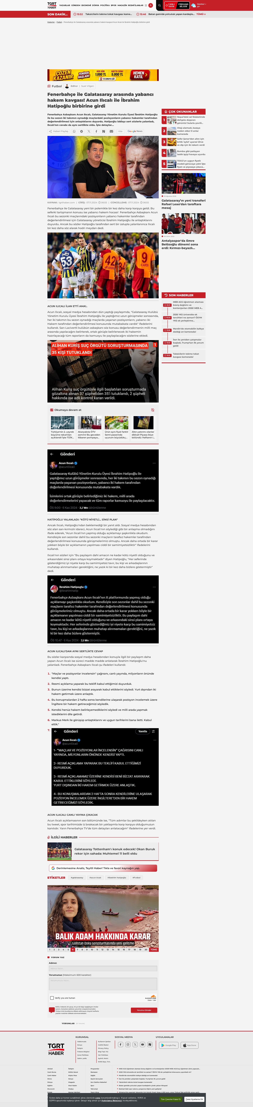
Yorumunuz (70, 975)
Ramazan (94, 1072)
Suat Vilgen (87, 86)
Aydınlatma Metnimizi (111, 1101)
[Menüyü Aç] (146, 5)
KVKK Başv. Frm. (104, 1062)
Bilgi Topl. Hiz (103, 1052)
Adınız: (53, 963)
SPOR (113, 5)
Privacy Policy (103, 1048)
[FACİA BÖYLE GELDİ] (103, 916)
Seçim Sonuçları (97, 1079)
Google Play (170, 1045)
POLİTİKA (105, 5)
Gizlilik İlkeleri (103, 1045)
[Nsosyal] (104, 131)
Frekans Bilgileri (83, 1052)
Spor (92, 1086)
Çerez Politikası (83, 1055)
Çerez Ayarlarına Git (194, 1099)
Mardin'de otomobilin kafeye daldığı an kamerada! (188, 330)
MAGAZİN (122, 5)
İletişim (80, 1048)
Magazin (71, 1082)
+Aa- (120, 131)
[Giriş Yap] (150, 5)
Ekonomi (50, 1089)
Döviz (49, 1079)
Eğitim (49, 1086)
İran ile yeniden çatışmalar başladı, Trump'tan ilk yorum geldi (188, 342)
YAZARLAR (64, 5)
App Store (191, 1045)
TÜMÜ (200, 14)
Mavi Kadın (72, 1086)
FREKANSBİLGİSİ (183, 5)
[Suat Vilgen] (67, 86)
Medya (70, 1089)
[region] (127, 1100)
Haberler (51, 22)
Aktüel (50, 1069)
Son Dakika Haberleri (99, 1082)
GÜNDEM (75, 5)
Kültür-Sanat (73, 1072)
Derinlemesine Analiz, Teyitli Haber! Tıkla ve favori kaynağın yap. (98, 868)
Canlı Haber (51, 1075)
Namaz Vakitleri (74, 1092)
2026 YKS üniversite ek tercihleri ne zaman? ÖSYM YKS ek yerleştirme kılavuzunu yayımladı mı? (187, 317)
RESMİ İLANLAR (135, 5)
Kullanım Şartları (104, 1042)
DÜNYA (95, 5)
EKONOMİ (86, 5)
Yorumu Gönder (144, 1010)
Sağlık (93, 1075)
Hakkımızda (81, 1042)
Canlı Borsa (51, 1072)
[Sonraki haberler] (152, 410)
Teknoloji (94, 1089)
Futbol (59, 22)
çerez (97, 1098)
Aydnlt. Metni (103, 1058)
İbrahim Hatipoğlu (118, 220)
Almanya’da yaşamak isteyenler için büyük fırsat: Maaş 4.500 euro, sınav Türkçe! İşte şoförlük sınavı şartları (159, 1092)
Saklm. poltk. (82, 1058)
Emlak (49, 1092)
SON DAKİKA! (57, 14)
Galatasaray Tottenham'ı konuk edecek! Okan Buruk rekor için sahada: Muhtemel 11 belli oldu (115, 851)
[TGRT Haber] (51, 5)
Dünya (49, 1082)
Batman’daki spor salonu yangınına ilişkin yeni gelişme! (171, 14)
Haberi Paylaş (60, 131)
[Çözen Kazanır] (103, 75)
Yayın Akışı (95, 1092)
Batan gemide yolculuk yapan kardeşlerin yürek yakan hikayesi (109, 14)
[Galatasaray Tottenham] (60, 851)
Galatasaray (75, 208)
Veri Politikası (103, 1055)
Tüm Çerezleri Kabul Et (171, 1099)
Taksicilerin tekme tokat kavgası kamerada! (186, 355)
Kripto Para (72, 1075)
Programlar (95, 1069)
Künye (79, 1045)
